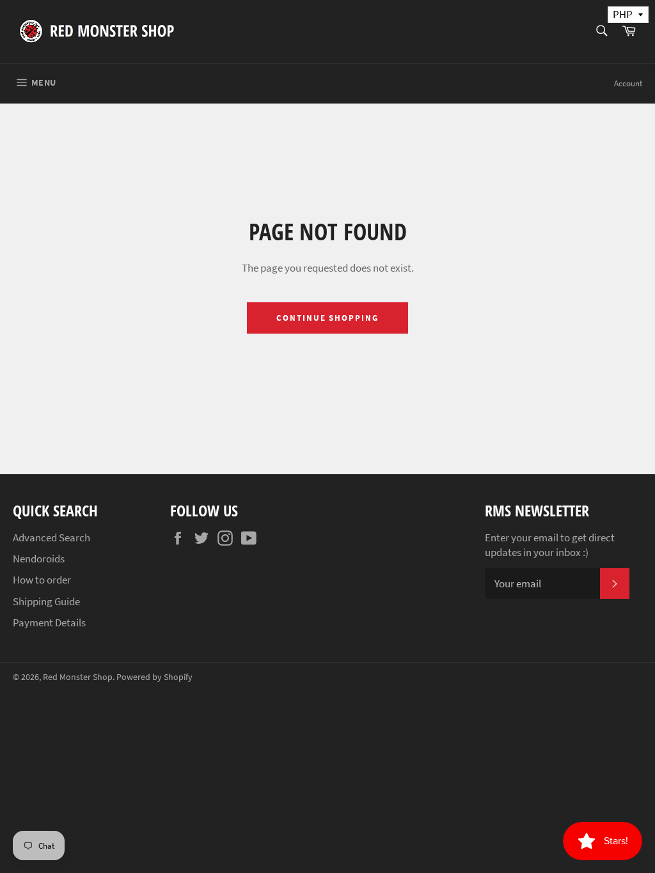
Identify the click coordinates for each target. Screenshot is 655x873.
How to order (42, 580)
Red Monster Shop (78, 677)
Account (628, 83)
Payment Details (49, 622)
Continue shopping (327, 318)
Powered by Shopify (154, 677)
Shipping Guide (46, 601)
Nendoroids (39, 559)
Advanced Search (51, 537)
